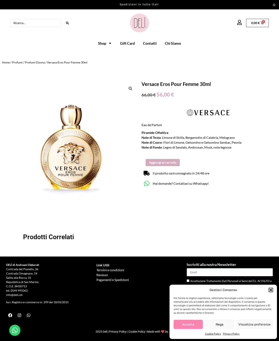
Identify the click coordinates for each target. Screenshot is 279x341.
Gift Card (127, 43)
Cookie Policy (213, 333)
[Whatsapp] (274, 4)
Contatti (150, 43)
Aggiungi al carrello (162, 162)
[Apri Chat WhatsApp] (14, 330)
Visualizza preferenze (254, 324)
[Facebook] (10, 315)
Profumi (17, 62)
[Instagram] (19, 315)
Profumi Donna (35, 62)
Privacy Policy (231, 333)
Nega (219, 324)
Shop (102, 43)
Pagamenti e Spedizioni (112, 280)
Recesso (102, 275)
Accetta (188, 324)
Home (6, 62)
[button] (271, 290)
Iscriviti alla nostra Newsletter (211, 265)
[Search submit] (67, 23)
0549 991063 (19, 290)
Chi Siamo (173, 43)
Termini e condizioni (110, 270)
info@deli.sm (14, 295)
